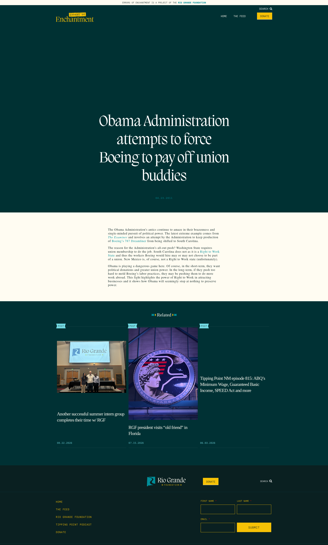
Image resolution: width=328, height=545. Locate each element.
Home (224, 16)
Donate (264, 16)
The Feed (239, 16)
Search (264, 8)
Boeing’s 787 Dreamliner (129, 241)
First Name (209, 500)
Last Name (244, 500)
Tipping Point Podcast (74, 524)
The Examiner (117, 237)
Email (205, 519)
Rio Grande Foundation (192, 2)
